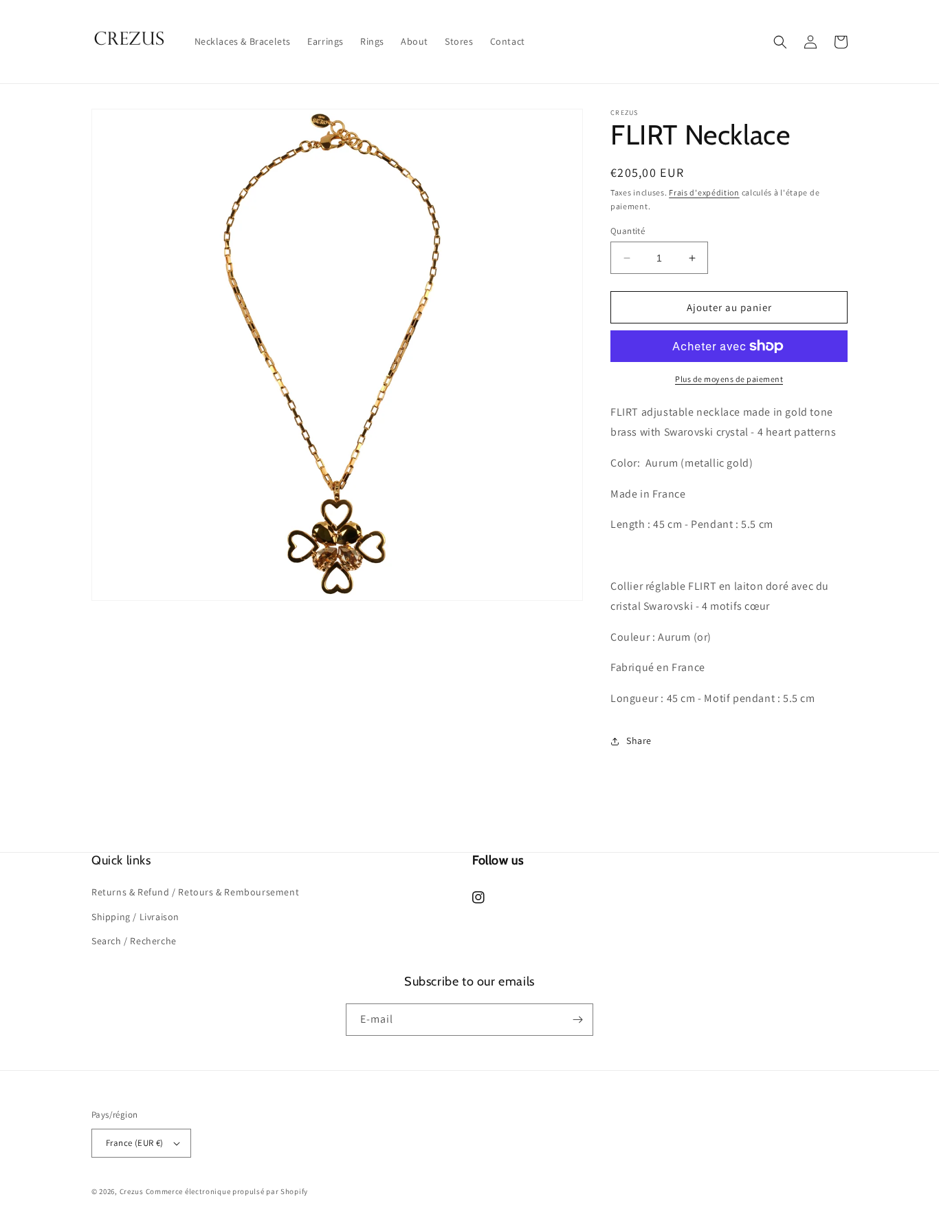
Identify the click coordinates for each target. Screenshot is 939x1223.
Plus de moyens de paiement (729, 379)
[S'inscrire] (577, 1019)
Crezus (132, 1191)
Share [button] (639, 740)
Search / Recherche (134, 941)
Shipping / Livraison (135, 917)
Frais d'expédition (704, 192)
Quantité (627, 231)
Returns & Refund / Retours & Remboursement (195, 892)
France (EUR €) (135, 1143)
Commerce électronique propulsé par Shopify (227, 1191)
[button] (780, 42)
